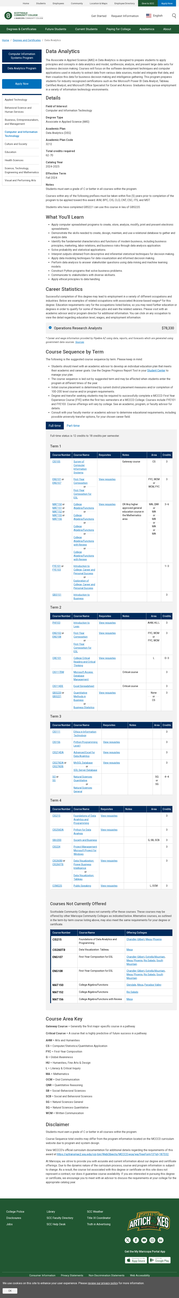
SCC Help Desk (56, 1224)
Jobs (9, 1224)
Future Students (55, 29)
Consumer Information (42, 1275)
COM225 (57, 885)
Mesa (149, 939)
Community (77, 3)
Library (51, 1211)
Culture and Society (16, 144)
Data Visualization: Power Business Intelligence (84, 864)
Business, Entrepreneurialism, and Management (22, 121)
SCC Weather (95, 1211)
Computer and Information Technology (21, 134)
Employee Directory (124, 3)
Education (10, 152)
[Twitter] (128, 1240)
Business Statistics (84, 707)
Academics (146, 29)
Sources (79, 342)
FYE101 (56, 566)
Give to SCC (148, 3)
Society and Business (85, 840)
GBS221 (56, 696)
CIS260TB (57, 864)
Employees (58, 3)
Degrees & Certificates (21, 29)
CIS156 (56, 742)
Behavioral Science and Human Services (18, 109)
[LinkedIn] (160, 1240)
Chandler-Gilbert (136, 939)
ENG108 (56, 636)
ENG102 (56, 633)
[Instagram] (152, 1240)
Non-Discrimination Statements (106, 1275)
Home (26, 3)
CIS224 (56, 846)
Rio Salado (149, 960)
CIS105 (56, 461)
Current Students (86, 29)
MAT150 (57, 504)
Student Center (156, 370)
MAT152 (57, 511)
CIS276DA (58, 762)
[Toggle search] (174, 16)
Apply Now (167, 3)
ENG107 (56, 483)
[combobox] (157, 16)
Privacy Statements (72, 1275)
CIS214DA (58, 752)
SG (54, 780)
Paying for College (118, 29)
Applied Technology (16, 99)
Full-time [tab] (55, 425)
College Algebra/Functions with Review (84, 541)
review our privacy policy (103, 1283)
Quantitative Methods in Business (80, 696)
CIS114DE (57, 686)
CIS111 (56, 731)
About (167, 29)
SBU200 (56, 840)
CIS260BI (57, 860)
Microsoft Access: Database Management (83, 676)
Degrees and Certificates (27, 40)
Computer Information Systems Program (22, 55)
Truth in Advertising (98, 1224)
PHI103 (56, 622)
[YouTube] (144, 1240)
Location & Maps (98, 3)
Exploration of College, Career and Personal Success (84, 584)
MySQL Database (83, 762)
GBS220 (56, 692)
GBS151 (56, 594)
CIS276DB (57, 766)
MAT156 (57, 519)
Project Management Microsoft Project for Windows (85, 850)
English (158, 15)
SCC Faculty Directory (60, 1218)
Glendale (131, 984)
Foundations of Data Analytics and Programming (85, 819)
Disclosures (13, 1218)
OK (10, 1290)
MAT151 (57, 508)
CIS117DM (58, 672)
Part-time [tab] (73, 425)
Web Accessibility (140, 1275)
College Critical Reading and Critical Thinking (84, 662)
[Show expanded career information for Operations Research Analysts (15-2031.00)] (50, 327)
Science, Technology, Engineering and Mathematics (22, 170)
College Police (15, 1211)
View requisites (107, 479)
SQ (54, 776)
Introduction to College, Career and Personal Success (84, 570)
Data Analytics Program (22, 68)
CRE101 (56, 658)
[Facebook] (136, 1240)
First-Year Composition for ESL (82, 494)
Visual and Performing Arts (20, 180)
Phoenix (157, 939)
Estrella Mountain (155, 956)
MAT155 (57, 515)
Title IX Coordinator (99, 1218)
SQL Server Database (85, 770)
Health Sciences (14, 160)
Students (41, 3)
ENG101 (56, 479)
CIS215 (56, 815)
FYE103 (56, 569)
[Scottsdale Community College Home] (23, 15)
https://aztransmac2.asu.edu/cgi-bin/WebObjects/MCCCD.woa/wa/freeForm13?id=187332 (113, 1154)
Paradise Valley (152, 984)
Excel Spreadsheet (84, 686)
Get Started (98, 16)
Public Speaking (82, 885)
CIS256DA (58, 829)
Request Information (125, 16)
